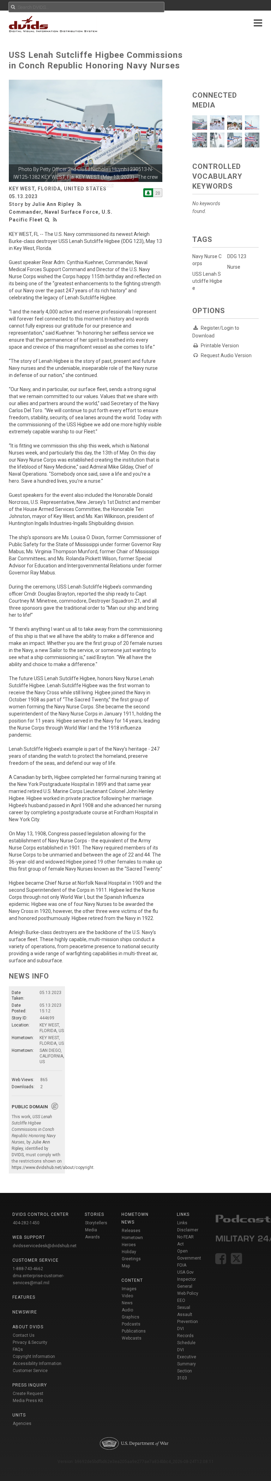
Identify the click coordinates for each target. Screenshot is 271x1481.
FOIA (181, 1265)
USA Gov (185, 1272)
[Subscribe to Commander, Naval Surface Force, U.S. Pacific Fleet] (148, 192)
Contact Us (24, 1335)
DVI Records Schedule (186, 1335)
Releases (131, 1230)
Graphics (130, 1317)
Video (127, 1295)
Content (132, 1280)
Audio (127, 1310)
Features (23, 1297)
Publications (134, 1331)
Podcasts (131, 1324)
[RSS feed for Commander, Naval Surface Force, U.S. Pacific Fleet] (55, 220)
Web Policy (187, 1293)
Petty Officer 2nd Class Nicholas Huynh (83, 169)
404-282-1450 (26, 1222)
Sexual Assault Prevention (187, 1314)
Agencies (22, 1423)
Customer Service (30, 1370)
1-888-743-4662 (28, 1268)
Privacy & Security (30, 1342)
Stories (94, 1214)
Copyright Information (34, 1356)
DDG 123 (236, 256)
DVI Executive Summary (186, 1356)
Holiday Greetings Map (131, 1258)
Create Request (28, 1393)
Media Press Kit (28, 1400)
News (127, 1302)
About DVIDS (27, 1326)
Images (129, 1288)
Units (19, 1415)
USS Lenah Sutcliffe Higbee (207, 281)
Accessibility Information (37, 1363)
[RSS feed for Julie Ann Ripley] (80, 204)
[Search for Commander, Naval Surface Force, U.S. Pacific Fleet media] (47, 220)
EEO (181, 1300)
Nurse (233, 267)
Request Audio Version (226, 355)
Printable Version (220, 345)
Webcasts (131, 1338)
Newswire (24, 1312)
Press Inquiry (29, 1385)
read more (102, 185)
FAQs (18, 1349)
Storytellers (96, 1222)
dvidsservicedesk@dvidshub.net (45, 1245)
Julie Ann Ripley (53, 204)
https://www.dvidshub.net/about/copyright (53, 1167)
